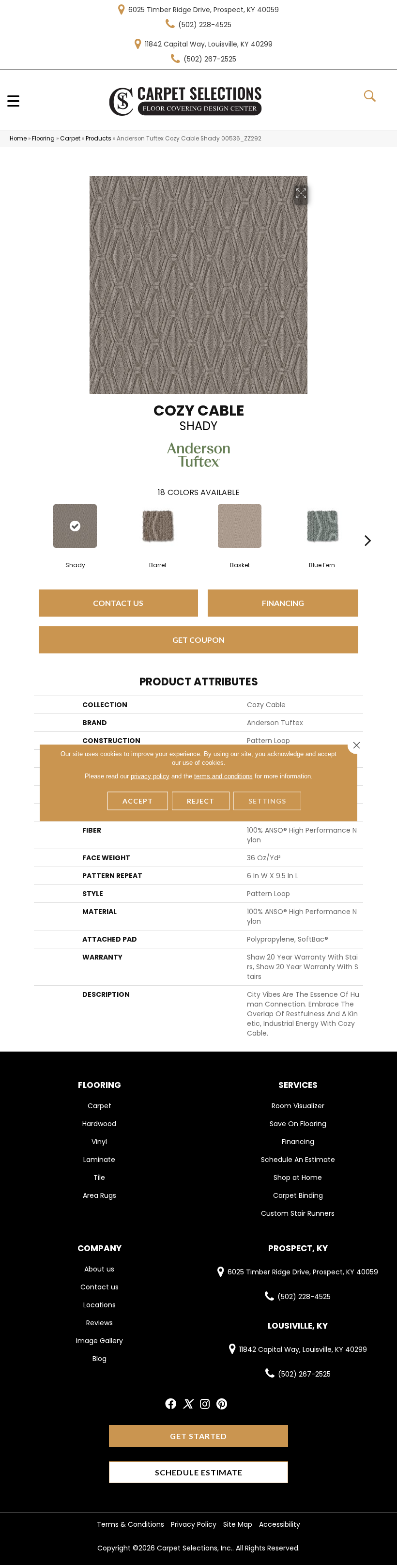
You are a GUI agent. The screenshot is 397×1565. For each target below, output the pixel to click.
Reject (200, 800)
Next (368, 525)
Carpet (70, 138)
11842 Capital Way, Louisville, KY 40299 (209, 44)
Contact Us (118, 602)
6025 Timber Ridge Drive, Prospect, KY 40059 (203, 10)
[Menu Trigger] (13, 100)
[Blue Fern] (322, 526)
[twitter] (187, 1404)
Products (98, 138)
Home (18, 138)
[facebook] (170, 1404)
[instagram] (205, 1404)
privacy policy (150, 775)
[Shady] (75, 526)
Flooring (43, 138)
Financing (283, 602)
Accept (137, 800)
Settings (267, 800)
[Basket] (239, 526)
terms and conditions (223, 775)
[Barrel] (157, 526)
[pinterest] (221, 1404)
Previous (29, 525)
